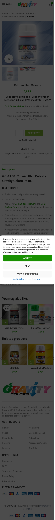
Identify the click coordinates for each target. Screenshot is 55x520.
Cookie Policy (18, 279)
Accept (27, 258)
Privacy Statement (33, 279)
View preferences (27, 274)
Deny (27, 266)
